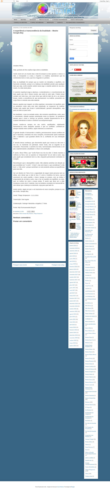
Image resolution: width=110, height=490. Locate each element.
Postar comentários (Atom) (41, 269)
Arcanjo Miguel (89, 209)
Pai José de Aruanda (90, 431)
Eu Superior (88, 254)
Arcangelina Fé (89, 201)
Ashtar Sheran (89, 219)
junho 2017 (72, 287)
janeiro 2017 (73, 301)
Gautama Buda (89, 267)
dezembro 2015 (74, 335)
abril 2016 (72, 324)
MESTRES (23, 19)
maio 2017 (72, 290)
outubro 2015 (73, 340)
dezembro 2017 (74, 272)
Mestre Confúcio (89, 366)
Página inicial (39, 265)
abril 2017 (72, 293)
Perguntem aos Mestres (89, 436)
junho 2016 (72, 319)
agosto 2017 (73, 282)
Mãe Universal (89, 311)
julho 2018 (72, 256)
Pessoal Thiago (89, 439)
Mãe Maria (88, 308)
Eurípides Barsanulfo (90, 256)
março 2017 (73, 295)
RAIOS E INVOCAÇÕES (77, 19)
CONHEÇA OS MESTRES (20, 22)
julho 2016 (72, 316)
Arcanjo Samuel (89, 214)
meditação (88, 318)
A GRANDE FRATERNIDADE (59, 19)
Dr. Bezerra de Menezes (89, 235)
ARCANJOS (33, 19)
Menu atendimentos (90, 324)
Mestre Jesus (88, 379)
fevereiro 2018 (73, 266)
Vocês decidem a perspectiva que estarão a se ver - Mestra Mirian (74, 235)
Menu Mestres (89, 330)
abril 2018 (72, 261)
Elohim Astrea (88, 241)
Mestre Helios (88, 374)
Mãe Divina (88, 305)
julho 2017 (72, 285)
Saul (86, 449)
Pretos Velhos (88, 441)
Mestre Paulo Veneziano (88, 388)
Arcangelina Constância (88, 194)
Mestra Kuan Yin (89, 340)
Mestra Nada (88, 352)
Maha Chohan (89, 313)
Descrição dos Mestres (89, 231)
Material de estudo (90, 316)
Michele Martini (89, 404)
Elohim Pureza (89, 248)
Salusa (87, 444)
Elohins (87, 251)
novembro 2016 (74, 306)
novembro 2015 (74, 337)
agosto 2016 (73, 314)
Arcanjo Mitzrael (89, 212)
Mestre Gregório (89, 371)
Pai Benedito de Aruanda (89, 417)
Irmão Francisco (89, 278)
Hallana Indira (88, 272)
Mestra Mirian (88, 349)
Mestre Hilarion (89, 377)
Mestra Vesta (88, 363)
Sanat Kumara (89, 447)
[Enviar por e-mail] (28, 211)
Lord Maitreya (88, 296)
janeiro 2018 (73, 269)
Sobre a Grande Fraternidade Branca (90, 453)
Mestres (31, 213)
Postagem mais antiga (58, 265)
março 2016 (73, 327)
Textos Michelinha (89, 467)
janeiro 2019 (73, 245)
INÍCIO (15, 19)
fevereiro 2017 (73, 298)
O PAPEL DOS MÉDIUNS (36, 22)
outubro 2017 (73, 277)
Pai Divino (87, 420)
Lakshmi (87, 288)
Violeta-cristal (88, 476)
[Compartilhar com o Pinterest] (34, 211)
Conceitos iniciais (89, 227)
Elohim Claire (88, 246)
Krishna (87, 280)
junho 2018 (72, 258)
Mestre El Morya (89, 369)
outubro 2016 (73, 308)
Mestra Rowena (89, 361)
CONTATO (60, 22)
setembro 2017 (73, 279)
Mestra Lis (88, 342)
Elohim (87, 238)
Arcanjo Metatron (89, 206)
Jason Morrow (60, 486)
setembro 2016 (73, 311)
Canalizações (88, 222)
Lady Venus (88, 285)
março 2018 (73, 264)
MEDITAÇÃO (50, 22)
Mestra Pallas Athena (90, 354)
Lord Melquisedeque (90, 299)
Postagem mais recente (20, 265)
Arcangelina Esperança (88, 198)
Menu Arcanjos (89, 321)
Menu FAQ (88, 328)
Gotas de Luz (88, 270)
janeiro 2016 (73, 332)
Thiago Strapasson (38, 213)
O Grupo (87, 407)
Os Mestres (88, 410)
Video (86, 473)
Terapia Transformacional (89, 463)
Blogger (72, 486)
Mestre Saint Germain (91, 391)
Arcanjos (87, 217)
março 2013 (73, 343)
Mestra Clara (88, 337)
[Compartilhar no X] (31, 211)
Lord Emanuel (89, 291)
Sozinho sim (88, 460)
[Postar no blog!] (29, 211)
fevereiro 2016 (73, 329)
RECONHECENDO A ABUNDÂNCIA (75, 22)
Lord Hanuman (89, 293)
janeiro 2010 (73, 345)
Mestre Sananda (89, 395)
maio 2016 (72, 322)
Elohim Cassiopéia (90, 243)
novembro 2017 (74, 274)
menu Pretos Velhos (90, 333)
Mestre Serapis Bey (24, 213)
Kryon (86, 283)
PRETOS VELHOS (44, 19)
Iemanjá (87, 275)
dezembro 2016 (74, 303)
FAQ (86, 264)
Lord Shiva (88, 303)
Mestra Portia (88, 358)
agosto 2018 (73, 253)
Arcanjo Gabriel (89, 204)
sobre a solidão (89, 457)
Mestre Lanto (88, 384)
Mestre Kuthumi (89, 382)
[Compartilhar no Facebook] (32, 211)
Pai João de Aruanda (90, 423)
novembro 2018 (74, 248)
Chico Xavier (88, 225)
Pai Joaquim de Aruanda (89, 428)
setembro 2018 (73, 250)
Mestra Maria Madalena (88, 346)
